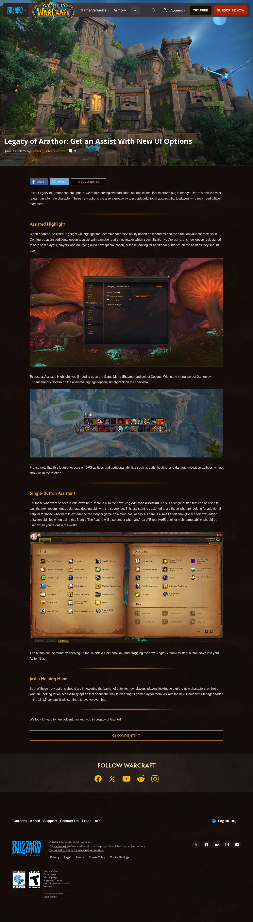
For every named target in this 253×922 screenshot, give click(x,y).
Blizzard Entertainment (49, 151)
